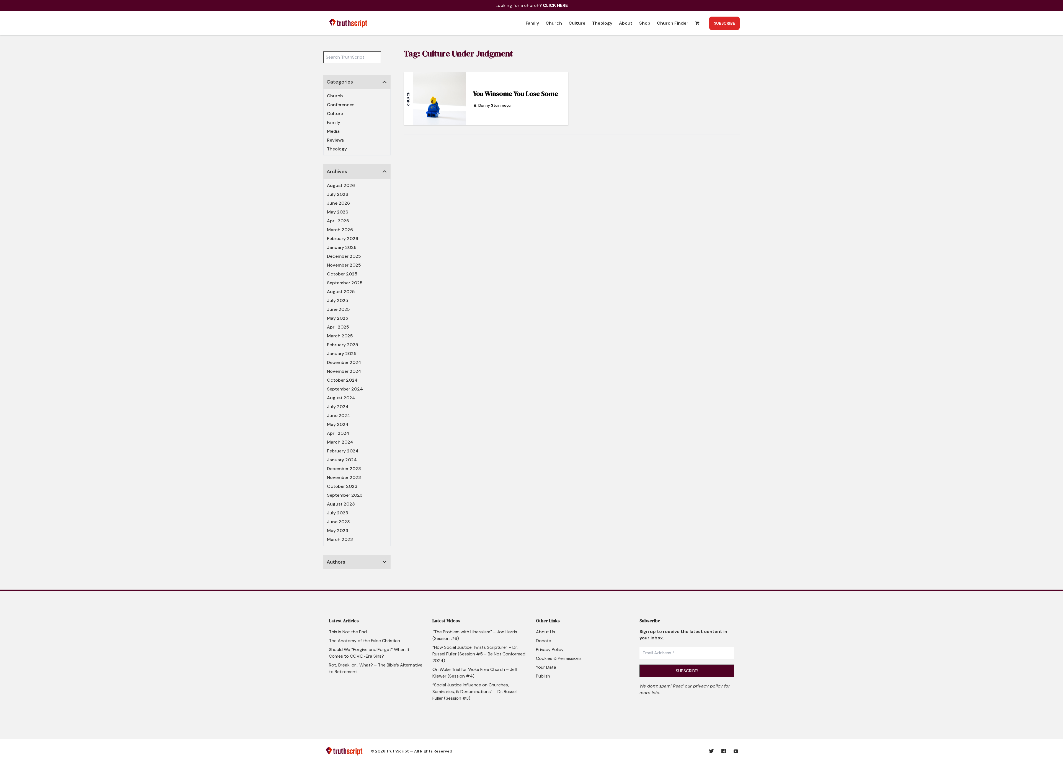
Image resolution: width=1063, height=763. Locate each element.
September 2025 (345, 283)
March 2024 (340, 442)
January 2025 (342, 353)
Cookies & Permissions (559, 658)
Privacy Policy (550, 649)
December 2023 (344, 469)
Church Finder (672, 23)
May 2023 (337, 530)
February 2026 (342, 238)
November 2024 (344, 371)
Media (333, 131)
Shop (644, 23)
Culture (577, 23)
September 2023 (345, 495)
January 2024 (342, 460)
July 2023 (337, 513)
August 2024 (341, 398)
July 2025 (337, 300)
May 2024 (338, 424)
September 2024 (345, 389)
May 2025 (337, 318)
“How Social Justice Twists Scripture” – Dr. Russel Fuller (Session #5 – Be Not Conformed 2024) (478, 653)
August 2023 (341, 504)
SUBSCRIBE (724, 23)
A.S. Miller (337, 576)
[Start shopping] (697, 23)
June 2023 (338, 522)
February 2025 (342, 345)
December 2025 (344, 256)
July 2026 (337, 194)
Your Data (546, 667)
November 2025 (344, 265)
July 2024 (338, 407)
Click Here (555, 5)
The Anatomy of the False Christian (364, 641)
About (626, 23)
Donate (543, 641)
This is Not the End (348, 632)
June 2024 (338, 415)
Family (532, 23)
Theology (602, 23)
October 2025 (342, 274)
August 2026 (341, 185)
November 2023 (344, 477)
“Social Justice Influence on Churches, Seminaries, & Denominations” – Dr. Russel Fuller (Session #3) (474, 691)
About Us (545, 632)
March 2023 (340, 539)
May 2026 (337, 212)
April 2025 (338, 327)
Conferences (340, 105)
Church (554, 23)
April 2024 (338, 433)
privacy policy (708, 686)
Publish (543, 676)
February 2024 (342, 451)
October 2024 (342, 380)
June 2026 (338, 203)
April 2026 (338, 221)
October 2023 (342, 486)
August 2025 (341, 292)
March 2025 (340, 336)
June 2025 (338, 309)
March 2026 (340, 230)
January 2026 (342, 247)
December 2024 (344, 362)
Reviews (335, 140)
